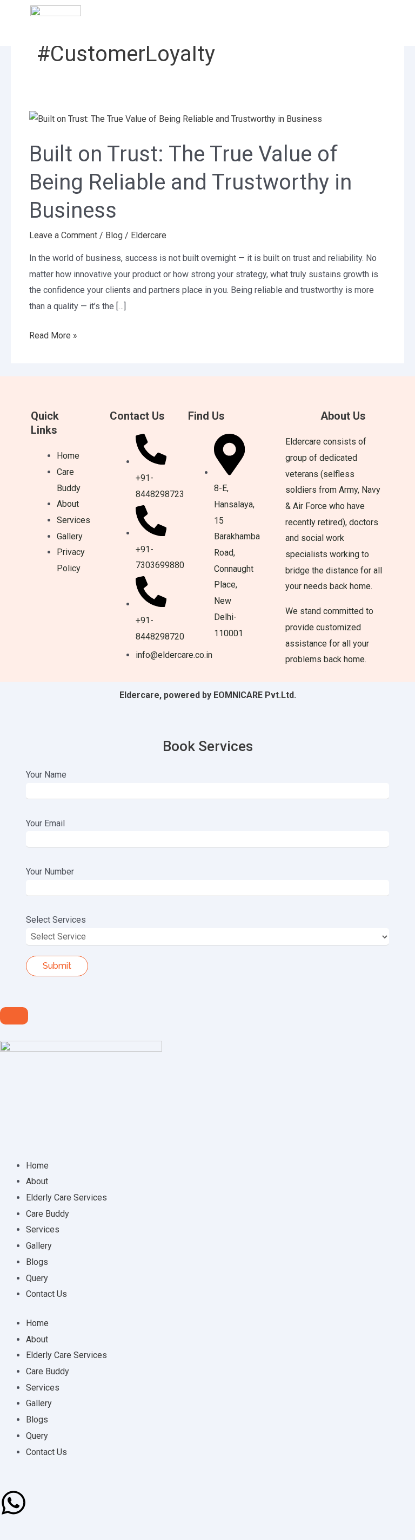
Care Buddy (47, 1214)
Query (37, 1278)
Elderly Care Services (66, 1197)
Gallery (39, 1246)
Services (42, 1229)
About (37, 1181)
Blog (114, 235)
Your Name (46, 774)
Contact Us (46, 1294)
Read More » (53, 334)
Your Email (45, 823)
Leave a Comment (63, 235)
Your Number (50, 871)
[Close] (14, 1016)
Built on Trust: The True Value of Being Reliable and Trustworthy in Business (190, 182)
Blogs (37, 1262)
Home (37, 1165)
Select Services (56, 920)
